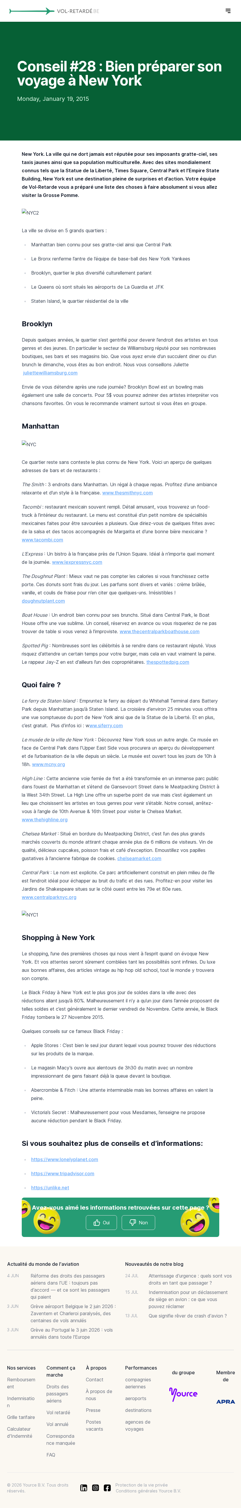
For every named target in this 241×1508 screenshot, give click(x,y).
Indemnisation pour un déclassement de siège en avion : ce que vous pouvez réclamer (188, 1299)
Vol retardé (58, 1412)
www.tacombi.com (42, 540)
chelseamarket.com (139, 858)
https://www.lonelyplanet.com (64, 1159)
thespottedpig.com (167, 662)
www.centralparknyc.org (49, 897)
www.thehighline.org (45, 819)
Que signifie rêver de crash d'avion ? (188, 1316)
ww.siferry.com (106, 725)
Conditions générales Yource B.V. (148, 1490)
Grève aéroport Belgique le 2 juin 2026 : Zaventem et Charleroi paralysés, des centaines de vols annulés (73, 1313)
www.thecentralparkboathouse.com (160, 631)
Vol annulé (57, 1424)
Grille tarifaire (21, 1417)
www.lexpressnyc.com (77, 562)
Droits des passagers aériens (57, 1394)
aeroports (135, 1398)
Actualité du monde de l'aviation (43, 1264)
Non (143, 1223)
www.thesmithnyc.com (127, 493)
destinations (138, 1410)
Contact (94, 1379)
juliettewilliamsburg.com (50, 373)
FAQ (50, 1455)
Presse (93, 1410)
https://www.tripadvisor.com (62, 1173)
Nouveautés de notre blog (154, 1264)
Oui (106, 1223)
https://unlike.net (50, 1188)
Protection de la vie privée (142, 1484)
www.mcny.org (48, 764)
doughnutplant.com (43, 601)
